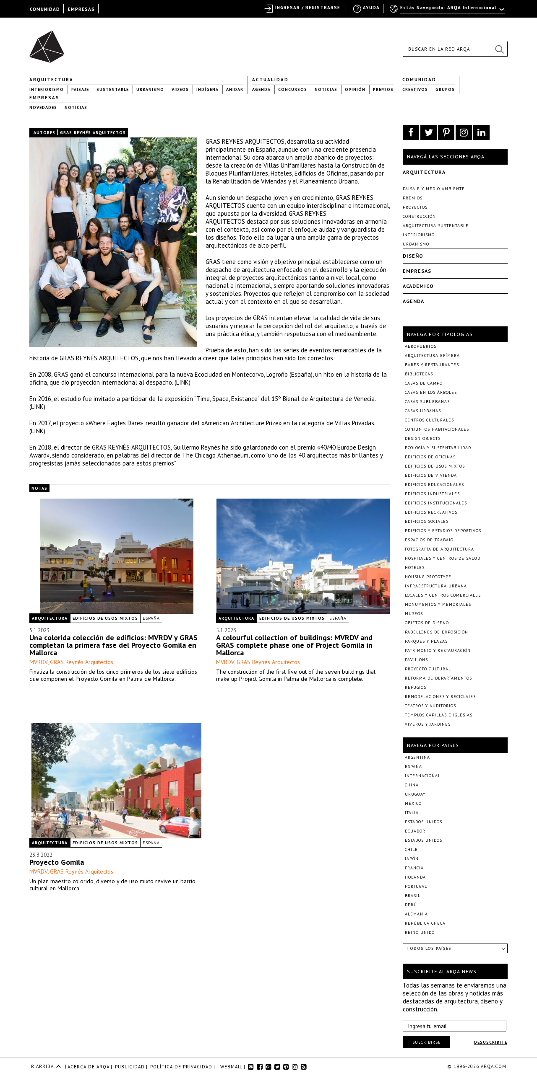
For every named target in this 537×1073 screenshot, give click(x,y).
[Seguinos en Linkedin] (481, 132)
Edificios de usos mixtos (105, 618)
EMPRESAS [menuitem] (81, 9)
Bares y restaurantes (432, 364)
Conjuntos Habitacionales (437, 429)
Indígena (207, 89)
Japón (412, 858)
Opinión (355, 89)
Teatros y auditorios (430, 705)
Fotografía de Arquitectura (439, 549)
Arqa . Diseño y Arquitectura (49, 43)
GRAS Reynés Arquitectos (81, 662)
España (151, 618)
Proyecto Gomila (56, 862)
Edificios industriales (432, 493)
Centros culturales (429, 420)
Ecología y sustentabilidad (438, 447)
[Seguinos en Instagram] (464, 132)
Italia (412, 812)
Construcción (419, 216)
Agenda (261, 89)
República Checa (425, 923)
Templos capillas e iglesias (438, 715)
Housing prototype (428, 576)
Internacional (423, 775)
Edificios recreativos (431, 512)
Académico (418, 286)
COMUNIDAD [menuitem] (45, 9)
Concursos (292, 89)
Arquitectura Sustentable (436, 225)
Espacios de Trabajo (429, 540)
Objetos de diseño (427, 623)
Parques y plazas (426, 641)
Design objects (423, 438)
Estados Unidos (423, 822)
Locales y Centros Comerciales (443, 595)
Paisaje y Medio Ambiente (434, 188)
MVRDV (38, 662)
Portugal (416, 886)
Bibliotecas (419, 374)
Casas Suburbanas (427, 401)
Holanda (415, 877)
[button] (499, 49)
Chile (411, 849)
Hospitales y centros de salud (442, 558)
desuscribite (490, 1042)
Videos (180, 89)
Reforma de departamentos (438, 678)
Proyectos (415, 207)
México (413, 803)
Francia (414, 868)
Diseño (413, 256)
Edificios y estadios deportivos (443, 530)
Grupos (445, 89)
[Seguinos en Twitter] (428, 132)
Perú (411, 905)
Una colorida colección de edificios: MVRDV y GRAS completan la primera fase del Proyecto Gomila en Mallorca (113, 645)
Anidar (234, 89)
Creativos (415, 89)
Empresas (44, 98)
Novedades (43, 107)
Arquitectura (51, 80)
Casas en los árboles (431, 392)
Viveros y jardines (428, 724)
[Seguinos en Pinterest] (446, 132)
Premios (383, 89)
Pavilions (416, 659)
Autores (44, 132)
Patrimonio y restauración (438, 650)
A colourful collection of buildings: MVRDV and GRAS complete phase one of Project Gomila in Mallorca (294, 645)
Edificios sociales (426, 521)
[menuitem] (448, 11)
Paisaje (80, 89)
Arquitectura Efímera (432, 355)
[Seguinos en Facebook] (411, 132)
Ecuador (415, 831)
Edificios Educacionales (434, 484)
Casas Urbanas (423, 411)
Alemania (416, 914)
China (412, 785)
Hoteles (415, 567)
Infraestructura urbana (436, 586)
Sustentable (112, 89)
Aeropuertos (420, 346)
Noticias (326, 89)
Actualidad (270, 80)
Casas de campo (424, 383)
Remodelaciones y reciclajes (440, 696)
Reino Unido (420, 932)
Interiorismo (46, 89)
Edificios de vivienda (431, 475)
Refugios (415, 687)
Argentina (417, 757)
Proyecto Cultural (428, 669)
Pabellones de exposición (436, 632)
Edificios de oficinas (430, 457)
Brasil (412, 895)
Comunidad (419, 80)
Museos (414, 613)
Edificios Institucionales (436, 503)
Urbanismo (150, 89)
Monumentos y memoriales (438, 604)
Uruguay (415, 794)
